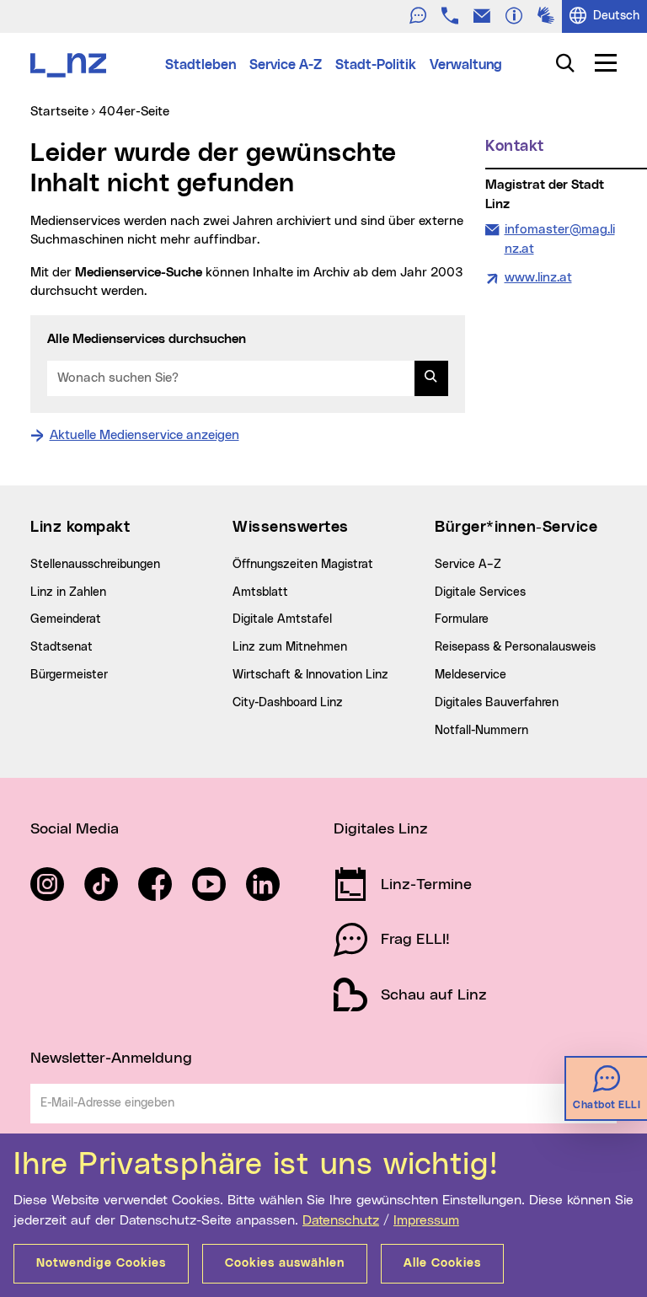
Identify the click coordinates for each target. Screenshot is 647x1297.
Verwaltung (466, 65)
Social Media (74, 829)
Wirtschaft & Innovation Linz (310, 675)
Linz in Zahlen (68, 592)
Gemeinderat (65, 619)
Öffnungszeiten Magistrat (303, 565)
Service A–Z (468, 565)
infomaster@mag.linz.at (559, 238)
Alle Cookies (442, 1263)
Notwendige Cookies (101, 1263)
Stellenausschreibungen (95, 565)
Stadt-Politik (375, 65)
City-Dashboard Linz (288, 703)
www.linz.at (538, 277)
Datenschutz (340, 1220)
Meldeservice (470, 675)
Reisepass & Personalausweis (515, 647)
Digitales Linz (381, 829)
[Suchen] (431, 378)
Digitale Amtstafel (282, 619)
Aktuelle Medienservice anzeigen (144, 435)
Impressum (426, 1220)
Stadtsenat (61, 647)
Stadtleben (200, 65)
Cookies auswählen (285, 1263)
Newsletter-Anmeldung (111, 1058)
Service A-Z (285, 65)
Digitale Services (480, 592)
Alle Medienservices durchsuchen (146, 339)
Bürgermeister (69, 675)
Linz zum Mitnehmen (290, 647)
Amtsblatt (260, 592)
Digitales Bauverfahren (497, 703)
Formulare (462, 619)
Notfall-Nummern (481, 731)
